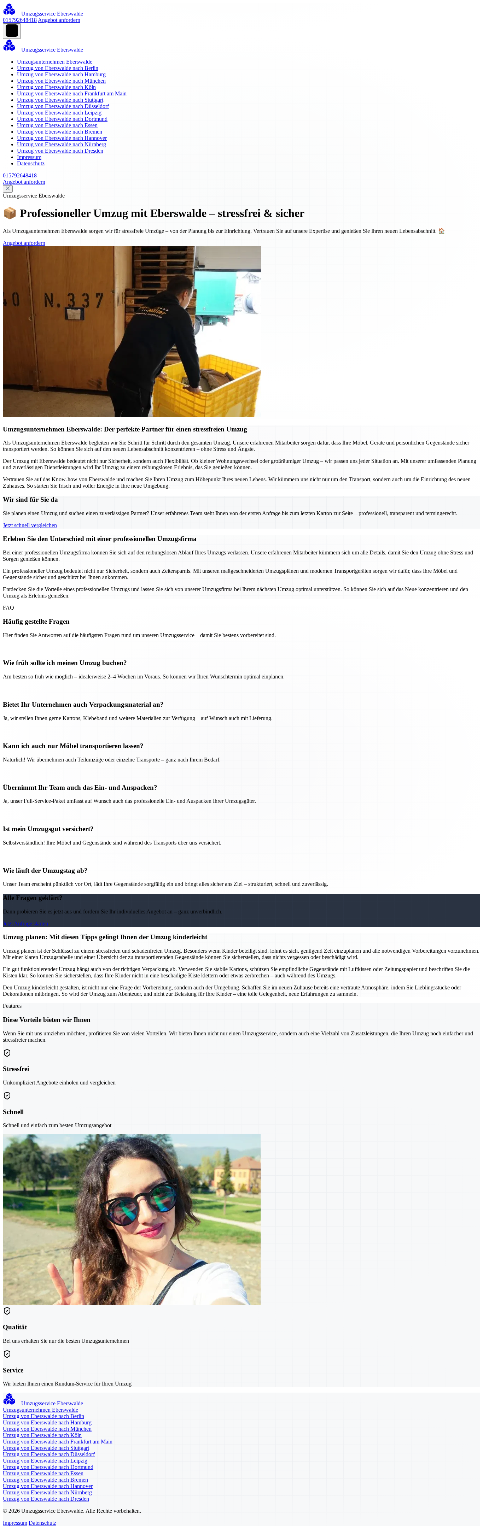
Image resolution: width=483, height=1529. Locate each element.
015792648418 (20, 20)
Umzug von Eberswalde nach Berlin (57, 68)
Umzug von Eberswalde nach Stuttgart (60, 100)
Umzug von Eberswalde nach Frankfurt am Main (72, 93)
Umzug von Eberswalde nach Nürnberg (61, 144)
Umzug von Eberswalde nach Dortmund (62, 119)
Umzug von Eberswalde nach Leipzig (59, 113)
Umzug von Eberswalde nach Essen (57, 125)
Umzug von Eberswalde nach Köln (56, 87)
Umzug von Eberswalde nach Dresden (60, 151)
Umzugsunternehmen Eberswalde (54, 62)
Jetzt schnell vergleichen (30, 525)
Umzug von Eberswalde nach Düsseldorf (63, 106)
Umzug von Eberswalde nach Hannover (62, 138)
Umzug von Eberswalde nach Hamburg (61, 74)
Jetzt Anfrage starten (25, 924)
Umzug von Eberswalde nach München (61, 81)
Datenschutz (31, 163)
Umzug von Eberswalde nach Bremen (59, 132)
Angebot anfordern (59, 20)
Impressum (29, 157)
